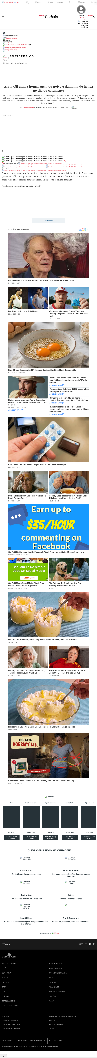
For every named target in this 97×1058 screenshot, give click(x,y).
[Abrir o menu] (3, 16)
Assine (90, 15)
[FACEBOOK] (85, 944)
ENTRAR (82, 18)
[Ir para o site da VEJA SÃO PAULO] (48, 17)
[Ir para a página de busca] (94, 17)
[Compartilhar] (65, 161)
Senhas (15, 49)
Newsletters (18, 51)
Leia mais (48, 220)
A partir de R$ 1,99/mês (31, 838)
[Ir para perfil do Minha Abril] (48, 39)
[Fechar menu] (4, 33)
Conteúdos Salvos (24, 44)
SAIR (83, 20)
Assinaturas (19, 43)
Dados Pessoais (22, 47)
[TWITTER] (89, 944)
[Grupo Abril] (7, 2)
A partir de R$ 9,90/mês (12, 838)
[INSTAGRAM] (93, 944)
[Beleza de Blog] (6, 58)
